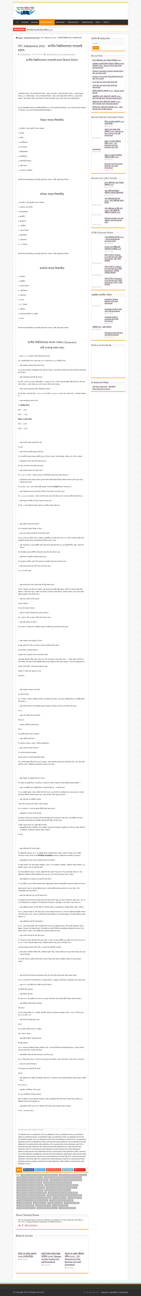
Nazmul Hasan (25, 54)
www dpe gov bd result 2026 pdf (104, 82)
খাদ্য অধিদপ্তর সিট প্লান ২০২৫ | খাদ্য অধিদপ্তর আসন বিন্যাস (114, 201)
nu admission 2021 (75, 1198)
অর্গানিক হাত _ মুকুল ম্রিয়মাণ (102, 327)
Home (17, 22)
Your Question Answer (101, 389)
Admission (34, 22)
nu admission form (55, 1203)
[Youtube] (94, 1292)
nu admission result (60, 1205)
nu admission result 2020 (26, 1208)
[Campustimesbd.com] (25, 11)
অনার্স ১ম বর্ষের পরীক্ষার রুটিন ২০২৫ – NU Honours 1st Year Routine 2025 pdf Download (74, 1259)
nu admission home (72, 1203)
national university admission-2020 (57, 1190)
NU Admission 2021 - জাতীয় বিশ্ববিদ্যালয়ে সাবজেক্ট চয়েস (32, 1200)
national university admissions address (32, 1192)
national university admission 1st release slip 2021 (39, 1175)
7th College (24, 22)
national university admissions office (31, 1195)
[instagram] (98, 1292)
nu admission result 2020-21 (47, 1208)
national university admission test (30, 1190)
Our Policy (114, 1292)
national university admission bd (29, 1182)
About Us (105, 1292)
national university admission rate (30, 1185)
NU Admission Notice (67, 54)
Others (97, 22)
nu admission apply (24, 1203)
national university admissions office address (64, 1195)
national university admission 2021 (30, 1177)
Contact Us (123, 1292)
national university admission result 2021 (61, 1187)
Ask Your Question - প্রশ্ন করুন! (104, 387)
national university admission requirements (62, 1185)
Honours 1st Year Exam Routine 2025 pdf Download (113, 166)
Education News (73, 22)
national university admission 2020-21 (73, 1175)
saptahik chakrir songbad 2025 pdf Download (111, 319)
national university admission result (31, 1187)
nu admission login (43, 1205)
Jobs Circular (60, 22)
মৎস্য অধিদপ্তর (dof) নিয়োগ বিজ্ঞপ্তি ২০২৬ (39, 30)
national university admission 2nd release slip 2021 (63, 1177)
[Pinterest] (90, 1292)
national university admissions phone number (34, 1198)
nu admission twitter (67, 1208)
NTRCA (105, 22)
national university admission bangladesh (66, 1180)
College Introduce (87, 22)
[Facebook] (85, 1292)
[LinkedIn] (92, 1292)
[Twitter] (88, 1292)
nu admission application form (61, 1200)
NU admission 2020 (60, 1198)
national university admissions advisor (63, 1192)
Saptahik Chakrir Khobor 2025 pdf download (111, 301)
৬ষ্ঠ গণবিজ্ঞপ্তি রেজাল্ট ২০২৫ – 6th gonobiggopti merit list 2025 (114, 239)
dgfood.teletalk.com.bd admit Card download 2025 (114, 220)
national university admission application (33, 1180)
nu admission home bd (25, 1205)
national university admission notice (57, 1182)
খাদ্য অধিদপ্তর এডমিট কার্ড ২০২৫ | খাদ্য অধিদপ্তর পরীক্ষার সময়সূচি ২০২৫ (114, 210)
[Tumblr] (96, 1292)
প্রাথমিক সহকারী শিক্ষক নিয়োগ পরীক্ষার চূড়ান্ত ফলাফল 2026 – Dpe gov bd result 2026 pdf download (108, 66)
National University (46, 22)
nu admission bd (39, 1203)
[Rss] (84, 1292)
